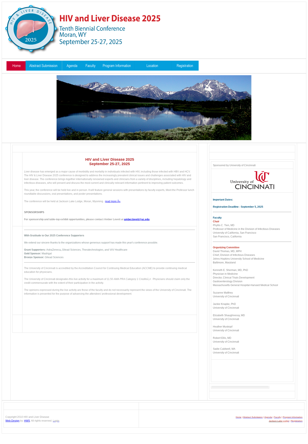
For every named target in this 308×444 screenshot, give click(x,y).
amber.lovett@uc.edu (136, 219)
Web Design (12, 420)
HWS (27, 420)
